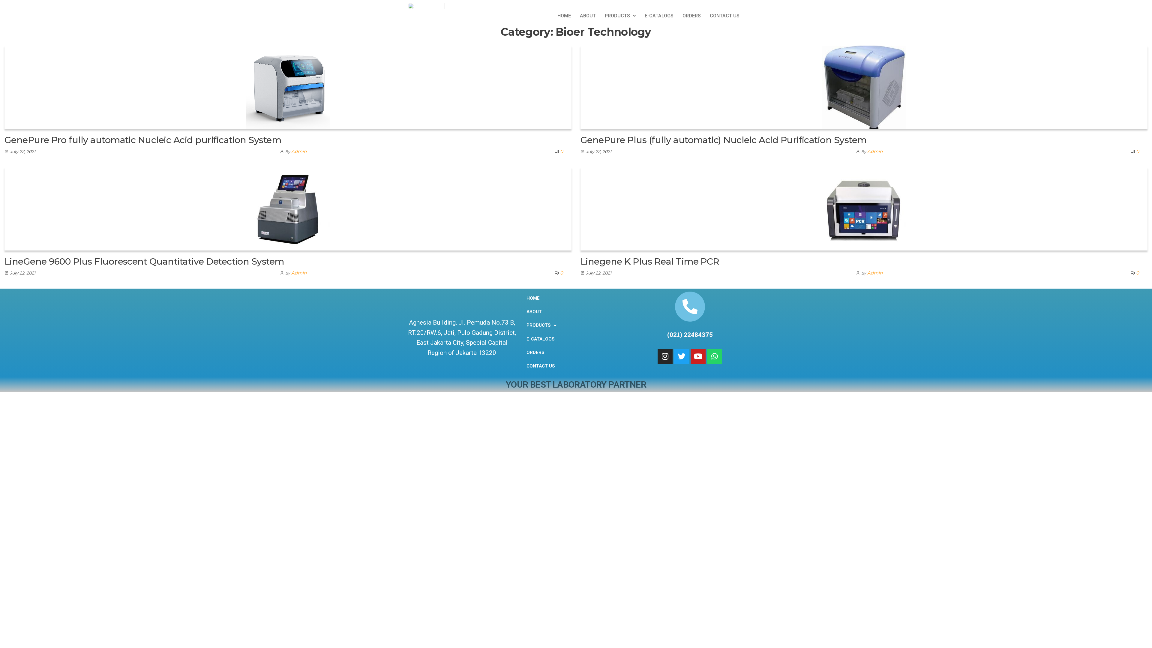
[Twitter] (681, 356)
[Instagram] (665, 356)
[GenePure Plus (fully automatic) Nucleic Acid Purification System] (864, 87)
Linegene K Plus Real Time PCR (649, 261)
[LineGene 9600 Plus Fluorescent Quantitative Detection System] (288, 208)
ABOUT (588, 16)
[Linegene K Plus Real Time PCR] (864, 208)
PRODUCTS (617, 16)
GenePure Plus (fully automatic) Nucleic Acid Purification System (723, 140)
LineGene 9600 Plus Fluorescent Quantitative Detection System (144, 261)
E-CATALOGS (659, 16)
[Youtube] (698, 356)
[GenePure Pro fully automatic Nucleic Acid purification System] (288, 87)
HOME (564, 16)
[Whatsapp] (714, 356)
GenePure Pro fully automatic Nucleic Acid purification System (142, 140)
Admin (299, 151)
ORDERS (691, 16)
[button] (620, 16)
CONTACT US (725, 16)
